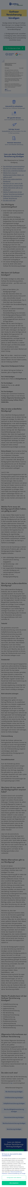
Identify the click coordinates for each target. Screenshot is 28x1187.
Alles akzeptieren (14, 1183)
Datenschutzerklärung (16, 1172)
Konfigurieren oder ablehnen (14, 1177)
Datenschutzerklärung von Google (16, 1173)
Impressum (4, 1173)
